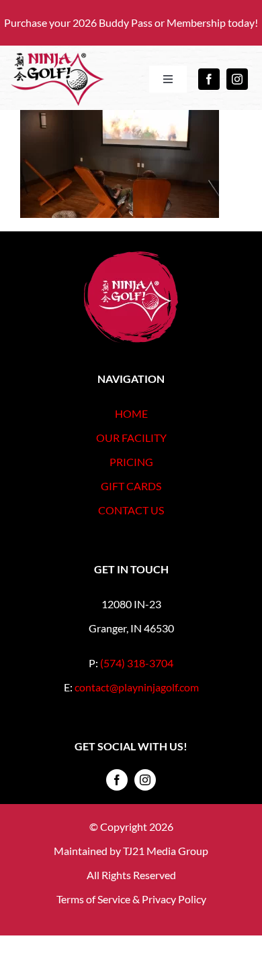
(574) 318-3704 (136, 663)
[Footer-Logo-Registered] (131, 256)
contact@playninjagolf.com (137, 687)
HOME (131, 413)
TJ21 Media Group (165, 850)
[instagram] (237, 79)
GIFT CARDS (131, 485)
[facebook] (209, 79)
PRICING (131, 461)
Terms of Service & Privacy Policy (131, 899)
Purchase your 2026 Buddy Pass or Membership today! (131, 22)
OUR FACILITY (131, 437)
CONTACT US (131, 510)
